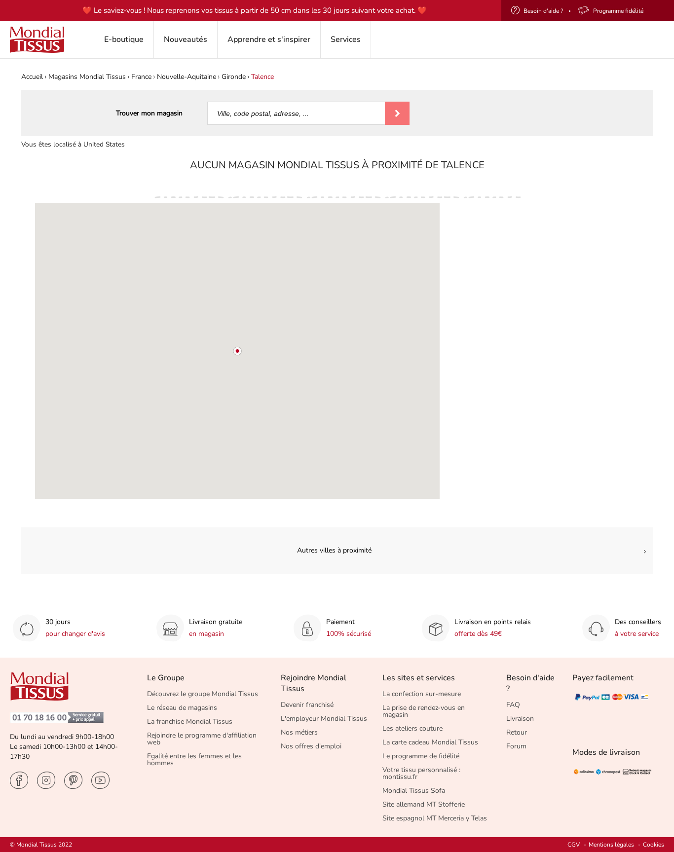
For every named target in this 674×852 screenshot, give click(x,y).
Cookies (653, 845)
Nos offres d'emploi (311, 746)
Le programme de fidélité (420, 756)
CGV (573, 845)
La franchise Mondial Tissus (189, 721)
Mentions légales (611, 845)
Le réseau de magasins (182, 707)
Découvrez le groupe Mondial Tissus (202, 694)
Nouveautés (185, 39)
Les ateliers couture (412, 728)
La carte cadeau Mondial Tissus (430, 742)
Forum (516, 746)
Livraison (520, 718)
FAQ (513, 704)
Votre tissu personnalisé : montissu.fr (421, 773)
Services (346, 39)
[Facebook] (19, 780)
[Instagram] (46, 780)
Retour (516, 732)
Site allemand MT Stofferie (423, 804)
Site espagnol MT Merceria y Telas (434, 818)
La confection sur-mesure (421, 694)
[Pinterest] (73, 780)
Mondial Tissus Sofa (413, 790)
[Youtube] (100, 780)
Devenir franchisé (307, 704)
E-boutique (124, 39)
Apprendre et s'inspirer (268, 39)
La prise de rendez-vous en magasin (423, 711)
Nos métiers (299, 732)
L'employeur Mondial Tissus (324, 718)
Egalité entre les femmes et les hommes (194, 759)
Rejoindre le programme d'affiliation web (202, 739)
